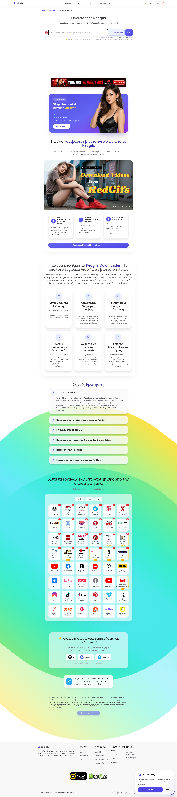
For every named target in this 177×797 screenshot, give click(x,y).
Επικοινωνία (83, 756)
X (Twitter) (114, 759)
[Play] (88, 185)
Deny (168, 790)
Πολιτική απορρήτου (130, 753)
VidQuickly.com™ (48, 792)
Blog (110, 3)
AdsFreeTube (99, 763)
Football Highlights (101, 759)
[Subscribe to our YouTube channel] (121, 792)
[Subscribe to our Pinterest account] (130, 792)
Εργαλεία (52, 10)
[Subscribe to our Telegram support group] (113, 792)
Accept (150, 790)
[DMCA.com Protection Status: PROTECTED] (98, 776)
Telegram (114, 762)
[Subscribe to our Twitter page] (126, 792)
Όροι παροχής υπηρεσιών (131, 759)
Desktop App (101, 3)
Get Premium (60, 126)
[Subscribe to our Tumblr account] (134, 792)
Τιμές (90, 3)
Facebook (114, 755)
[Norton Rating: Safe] (78, 776)
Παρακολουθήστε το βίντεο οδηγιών (87, 245)
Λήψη (129, 32)
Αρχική (69, 3)
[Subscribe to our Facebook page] (117, 792)
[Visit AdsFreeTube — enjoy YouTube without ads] (88, 82)
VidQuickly (98, 752)
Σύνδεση (159, 3)
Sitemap (72, 792)
